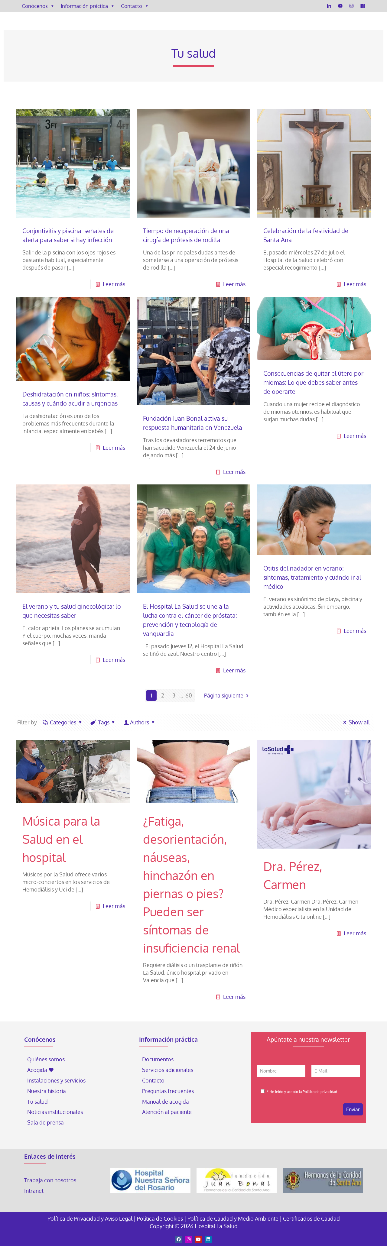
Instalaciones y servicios (56, 1080)
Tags (103, 722)
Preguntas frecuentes (168, 1091)
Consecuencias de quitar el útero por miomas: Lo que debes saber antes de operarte (313, 382)
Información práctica (84, 6)
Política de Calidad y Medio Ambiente (232, 1218)
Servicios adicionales (167, 1069)
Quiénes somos (46, 1059)
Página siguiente (223, 695)
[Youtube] (198, 1239)
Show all (359, 722)
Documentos (158, 1059)
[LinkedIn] (329, 6)
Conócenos (35, 6)
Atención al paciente (167, 1111)
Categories (63, 722)
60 (188, 695)
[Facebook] (362, 6)
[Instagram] (351, 6)
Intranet (34, 1190)
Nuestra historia (46, 1091)
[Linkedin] (208, 1239)
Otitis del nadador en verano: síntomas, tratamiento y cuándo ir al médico (312, 577)
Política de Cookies (160, 1218)
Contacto (131, 6)
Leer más (114, 284)
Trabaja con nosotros (50, 1180)
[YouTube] (340, 6)
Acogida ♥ (40, 1069)
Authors (139, 722)
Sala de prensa (45, 1122)
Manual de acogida (165, 1101)
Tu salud (37, 1101)
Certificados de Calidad (311, 1218)
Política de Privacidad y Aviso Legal (90, 1218)
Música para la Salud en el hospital (61, 839)
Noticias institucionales (55, 1111)
